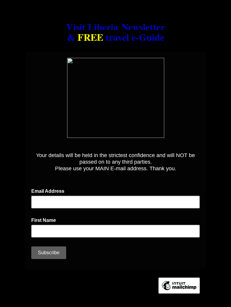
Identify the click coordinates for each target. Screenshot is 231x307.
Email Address (49, 190)
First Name (45, 219)
